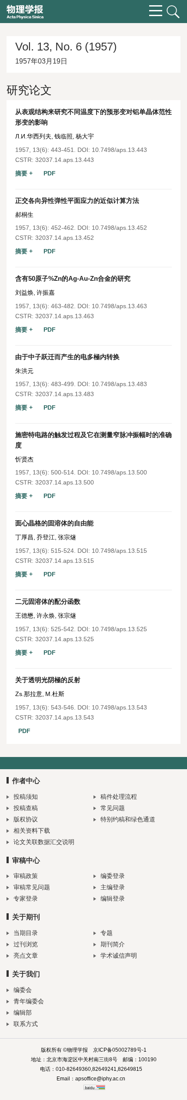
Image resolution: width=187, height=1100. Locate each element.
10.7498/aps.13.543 (119, 707)
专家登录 (25, 898)
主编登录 (112, 887)
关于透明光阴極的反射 (47, 679)
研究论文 (29, 90)
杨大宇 (85, 136)
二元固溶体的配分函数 (47, 601)
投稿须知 (25, 796)
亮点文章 (25, 955)
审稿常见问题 (31, 887)
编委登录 (112, 875)
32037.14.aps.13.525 (64, 639)
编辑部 (22, 1012)
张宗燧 (67, 537)
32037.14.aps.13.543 (64, 717)
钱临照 (63, 136)
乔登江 (46, 537)
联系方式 (25, 1023)
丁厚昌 (24, 537)
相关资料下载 (31, 830)
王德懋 (24, 615)
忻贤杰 (24, 459)
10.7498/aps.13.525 (119, 629)
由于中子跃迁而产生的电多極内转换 (67, 356)
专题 (106, 932)
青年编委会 (28, 1001)
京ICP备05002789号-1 (120, 1050)
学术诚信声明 (118, 955)
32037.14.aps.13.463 (64, 316)
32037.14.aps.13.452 (64, 237)
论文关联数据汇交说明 (43, 841)
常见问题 (112, 807)
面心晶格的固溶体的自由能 (54, 523)
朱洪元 (24, 370)
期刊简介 (112, 944)
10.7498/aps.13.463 (119, 306)
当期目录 (25, 932)
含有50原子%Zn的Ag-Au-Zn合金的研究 (72, 278)
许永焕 (46, 615)
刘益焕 (24, 292)
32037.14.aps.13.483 (64, 393)
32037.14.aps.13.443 (64, 159)
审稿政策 (25, 875)
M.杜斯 (54, 693)
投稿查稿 (25, 807)
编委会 (22, 989)
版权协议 (25, 819)
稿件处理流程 (118, 796)
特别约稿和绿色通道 (127, 819)
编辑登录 (112, 898)
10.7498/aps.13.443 (119, 149)
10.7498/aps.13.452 (119, 227)
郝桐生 (24, 214)
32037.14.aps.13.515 (64, 560)
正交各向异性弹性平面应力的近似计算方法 (77, 200)
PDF (49, 173)
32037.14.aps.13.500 (64, 482)
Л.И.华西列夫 (33, 136)
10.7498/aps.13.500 (119, 472)
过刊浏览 (25, 944)
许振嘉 (46, 292)
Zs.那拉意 (28, 693)
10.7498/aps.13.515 (119, 550)
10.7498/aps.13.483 (119, 383)
